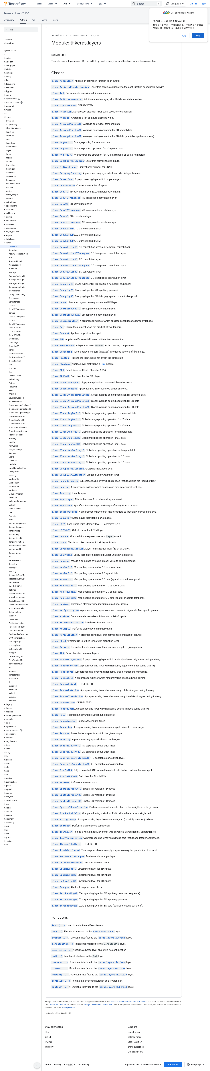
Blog (47, 1032)
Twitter (48, 1042)
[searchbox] (21, 29)
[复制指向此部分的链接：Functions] (71, 918)
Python (23, 19)
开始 (198, 35)
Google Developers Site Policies (98, 1004)
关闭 (184, 35)
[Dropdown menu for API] (70, 3)
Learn (50, 3)
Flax (103, 364)
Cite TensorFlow (135, 1052)
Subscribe (173, 1064)
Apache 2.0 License (57, 1004)
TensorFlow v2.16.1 (16, 13)
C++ (34, 19)
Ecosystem (83, 3)
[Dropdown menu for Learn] (57, 3)
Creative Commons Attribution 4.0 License (128, 1001)
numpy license (68, 1008)
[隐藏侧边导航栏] (37, 1065)
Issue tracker (134, 1032)
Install (39, 3)
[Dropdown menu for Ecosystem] (92, 3)
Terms (48, 1064)
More (55, 19)
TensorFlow (56, 35)
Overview (9, 19)
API (65, 3)
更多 (101, 3)
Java (44, 19)
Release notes (134, 1037)
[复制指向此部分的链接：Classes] (68, 73)
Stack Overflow (135, 1042)
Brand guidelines (136, 1047)
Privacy (57, 1064)
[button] (20, 54)
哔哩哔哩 (49, 1047)
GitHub (193, 3)
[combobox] (146, 3)
